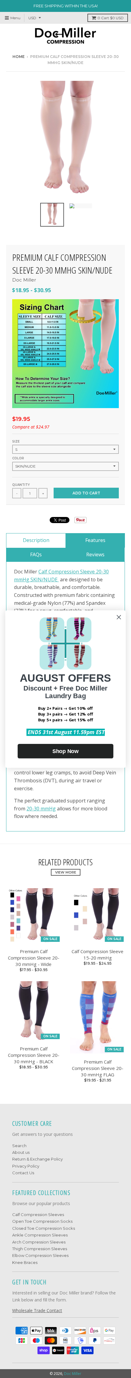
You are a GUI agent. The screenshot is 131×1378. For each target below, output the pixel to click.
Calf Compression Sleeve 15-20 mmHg (97, 954)
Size (15, 441)
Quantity (21, 485)
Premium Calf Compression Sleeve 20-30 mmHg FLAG (97, 1068)
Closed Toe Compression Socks (43, 1228)
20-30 (33, 808)
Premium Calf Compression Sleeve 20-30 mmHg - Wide (33, 957)
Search (19, 1145)
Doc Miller (24, 280)
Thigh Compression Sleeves (39, 1248)
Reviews (95, 554)
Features (95, 540)
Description (36, 540)
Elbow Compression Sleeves (40, 1255)
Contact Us (23, 1172)
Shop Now (65, 751)
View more (65, 872)
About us (21, 1152)
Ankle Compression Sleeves (40, 1235)
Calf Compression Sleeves (38, 1214)
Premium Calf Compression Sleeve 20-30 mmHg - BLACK (33, 1055)
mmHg (47, 808)
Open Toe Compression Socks (42, 1221)
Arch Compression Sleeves (39, 1242)
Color (18, 458)
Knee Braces (24, 1262)
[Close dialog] (119, 617)
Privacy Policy (25, 1166)
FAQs (36, 554)
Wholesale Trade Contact (37, 1310)
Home (18, 56)
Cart (110, 18)
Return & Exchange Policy (37, 1159)
